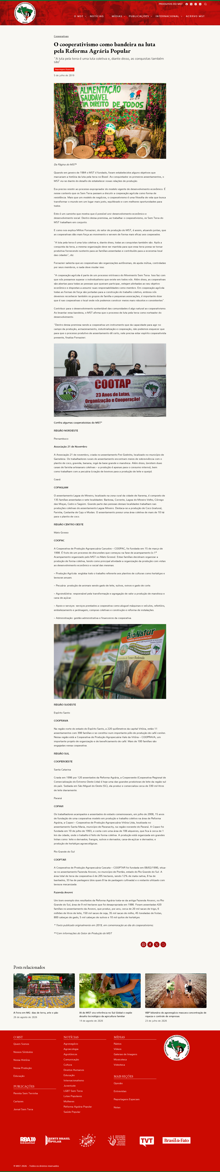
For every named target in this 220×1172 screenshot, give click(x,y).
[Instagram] (196, 4)
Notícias (97, 16)
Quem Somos (21, 1044)
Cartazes (18, 1101)
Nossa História (21, 1060)
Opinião (118, 1083)
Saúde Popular (72, 1112)
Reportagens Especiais (64, 69)
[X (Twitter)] (191, 4)
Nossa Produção (22, 1068)
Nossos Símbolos (23, 1052)
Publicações (139, 16)
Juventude (70, 1085)
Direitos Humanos (74, 1070)
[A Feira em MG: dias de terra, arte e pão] (44, 990)
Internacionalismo (74, 1080)
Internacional (167, 16)
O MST (78, 16)
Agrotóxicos (70, 1054)
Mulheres (69, 1101)
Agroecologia (71, 1049)
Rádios (117, 1044)
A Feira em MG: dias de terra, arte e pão (36, 1013)
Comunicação (71, 1059)
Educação (18, 1076)
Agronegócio (71, 1044)
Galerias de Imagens (125, 1054)
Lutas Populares (73, 1096)
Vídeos (117, 1049)
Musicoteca (120, 1059)
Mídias (117, 16)
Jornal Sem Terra (23, 1109)
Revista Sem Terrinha (25, 1093)
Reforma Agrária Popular (78, 1106)
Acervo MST (195, 16)
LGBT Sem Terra (73, 1091)
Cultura (68, 1064)
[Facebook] (187, 4)
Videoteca (119, 1064)
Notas (117, 1107)
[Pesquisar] (205, 4)
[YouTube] (200, 4)
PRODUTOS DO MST (171, 4)
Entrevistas (120, 1091)
